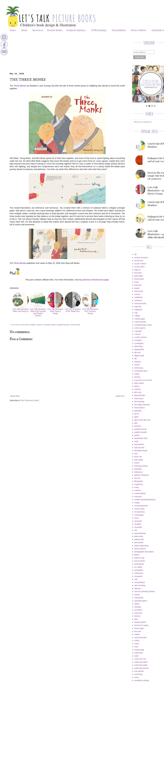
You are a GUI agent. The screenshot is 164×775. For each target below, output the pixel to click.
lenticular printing (140, 466)
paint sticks (138, 536)
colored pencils (140, 322)
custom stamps (140, 337)
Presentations (119, 30)
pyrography (138, 570)
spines (137, 604)
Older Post (120, 396)
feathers (137, 389)
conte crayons (140, 328)
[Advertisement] (67, 54)
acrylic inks (138, 260)
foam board (138, 398)
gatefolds (137, 411)
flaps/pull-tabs (139, 395)
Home (13, 30)
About (24, 30)
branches (138, 285)
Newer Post (14, 396)
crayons (39, 325)
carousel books (140, 303)
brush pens (138, 291)
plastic (136, 555)
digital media (139, 356)
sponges (137, 607)
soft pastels (138, 598)
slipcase (137, 588)
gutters (137, 435)
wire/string (138, 674)
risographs (138, 576)
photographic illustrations (144, 552)
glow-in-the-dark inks (142, 420)
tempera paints (140, 622)
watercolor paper (140, 665)
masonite (138, 496)
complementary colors (143, 325)
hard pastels (139, 444)
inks (136, 454)
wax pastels (139, 671)
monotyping (138, 515)
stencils (137, 616)
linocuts (137, 478)
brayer (136, 288)
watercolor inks (140, 659)
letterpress (138, 472)
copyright (138, 331)
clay (136, 313)
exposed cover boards (143, 380)
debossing (138, 346)
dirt (135, 359)
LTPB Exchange (98, 30)
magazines (138, 484)
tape (136, 619)
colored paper (139, 319)
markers (137, 490)
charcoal (137, 306)
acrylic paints (139, 267)
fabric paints (139, 383)
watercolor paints (141, 662)
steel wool (138, 613)
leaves (137, 463)
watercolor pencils (141, 668)
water (136, 656)
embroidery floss (140, 371)
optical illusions (140, 533)
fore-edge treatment (142, 405)
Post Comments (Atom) (29, 400)
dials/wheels (139, 349)
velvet (136, 644)
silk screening (139, 585)
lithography (138, 481)
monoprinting (139, 512)
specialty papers (140, 601)
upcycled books (140, 637)
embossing (138, 368)
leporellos (138, 469)
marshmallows (140, 493)
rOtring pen (138, 573)
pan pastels (138, 542)
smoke (137, 595)
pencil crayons (140, 549)
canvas (137, 294)
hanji (136, 441)
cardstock (138, 300)
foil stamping (139, 401)
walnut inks (138, 653)
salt (135, 579)
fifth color (137, 392)
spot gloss (138, 610)
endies (137, 374)
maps (136, 487)
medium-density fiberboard (144, 499)
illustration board (140, 450)
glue (136, 423)
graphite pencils (63, 325)
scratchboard (139, 582)
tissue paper (139, 628)
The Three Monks (18, 86)
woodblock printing (141, 680)
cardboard (138, 297)
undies (137, 634)
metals (137, 503)
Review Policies (138, 30)
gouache (137, 426)
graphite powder (140, 432)
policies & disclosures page (95, 280)
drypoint (137, 362)
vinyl (136, 647)
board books (139, 279)
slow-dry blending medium (144, 591)
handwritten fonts (141, 438)
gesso (136, 414)
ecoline (137, 365)
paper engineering (141, 546)
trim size (137, 631)
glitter (136, 417)
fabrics (53, 325)
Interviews (37, 30)
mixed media (75, 325)
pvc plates (138, 567)
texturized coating (141, 625)
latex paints (138, 460)
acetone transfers (141, 257)
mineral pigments (141, 506)
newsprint (138, 521)
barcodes (138, 273)
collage (32, 325)
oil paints (137, 524)
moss (136, 518)
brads (136, 282)
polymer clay (139, 558)
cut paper (46, 325)
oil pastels (138, 527)
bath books (138, 276)
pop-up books (139, 561)
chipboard (138, 309)
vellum (137, 640)
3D (135, 254)
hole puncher (139, 447)
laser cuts (138, 457)
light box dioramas (141, 475)
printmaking (138, 564)
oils (135, 530)
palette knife (139, 539)
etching (137, 377)
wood (136, 677)
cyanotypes (138, 343)
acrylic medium (140, 264)
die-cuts (137, 352)
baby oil (137, 270)
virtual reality (139, 650)
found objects (139, 408)
